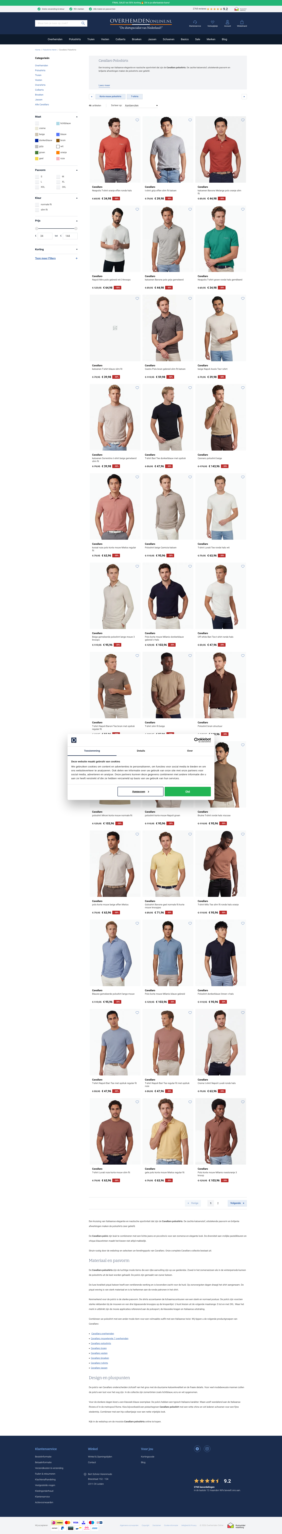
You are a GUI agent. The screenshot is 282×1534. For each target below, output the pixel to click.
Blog (224, 39)
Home (37, 50)
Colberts (120, 39)
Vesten (105, 39)
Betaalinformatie (43, 1462)
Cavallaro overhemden (102, 1333)
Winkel (93, 1449)
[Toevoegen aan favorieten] (137, 120)
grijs (41, 146)
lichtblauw (65, 123)
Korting (39, 249)
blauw (63, 134)
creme (42, 128)
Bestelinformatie (43, 1456)
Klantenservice (46, 1449)
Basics (184, 39)
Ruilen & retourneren (45, 1474)
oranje (63, 152)
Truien (90, 39)
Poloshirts (75, 39)
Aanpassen (138, 791)
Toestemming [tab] (92, 750)
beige (42, 134)
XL (63, 182)
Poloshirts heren (50, 50)
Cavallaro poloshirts (101, 1343)
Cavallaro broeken (100, 1358)
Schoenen (168, 39)
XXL (43, 187)
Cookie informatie (171, 1525)
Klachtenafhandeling (45, 1479)
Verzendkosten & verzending (49, 1468)
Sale (197, 39)
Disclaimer (157, 1525)
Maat (38, 116)
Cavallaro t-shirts (99, 1363)
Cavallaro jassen (99, 1368)
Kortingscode (147, 1456)
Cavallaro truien (99, 1348)
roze (62, 158)
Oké (187, 791)
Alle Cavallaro (42, 104)
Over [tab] (190, 750)
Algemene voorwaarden (129, 1525)
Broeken (136, 39)
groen (42, 152)
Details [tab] (141, 750)
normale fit (46, 204)
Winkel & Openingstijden (100, 1456)
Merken (211, 39)
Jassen (152, 39)
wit (61, 146)
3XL (64, 187)
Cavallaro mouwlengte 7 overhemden (109, 1338)
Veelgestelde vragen (45, 1485)
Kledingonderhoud (44, 1491)
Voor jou (147, 1449)
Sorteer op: (116, 105)
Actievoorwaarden (44, 1502)
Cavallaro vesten (99, 1353)
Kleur (38, 197)
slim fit (44, 209)
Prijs (37, 220)
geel (41, 158)
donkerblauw (45, 140)
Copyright (145, 1525)
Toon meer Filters (45, 258)
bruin (62, 140)
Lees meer (104, 85)
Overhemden (55, 39)
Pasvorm (40, 170)
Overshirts (40, 85)
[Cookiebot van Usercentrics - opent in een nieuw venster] (196, 740)
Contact (92, 1462)
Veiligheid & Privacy (188, 1525)
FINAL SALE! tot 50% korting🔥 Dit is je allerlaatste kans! (141, 3)
